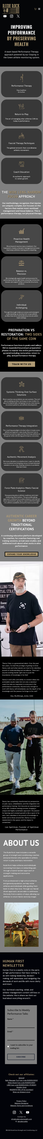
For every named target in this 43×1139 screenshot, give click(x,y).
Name (10, 1019)
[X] (18, 16)
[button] (39, 9)
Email (10, 1031)
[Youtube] (5, 16)
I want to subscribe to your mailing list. (21, 1046)
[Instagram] (11, 16)
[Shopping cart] (35, 9)
